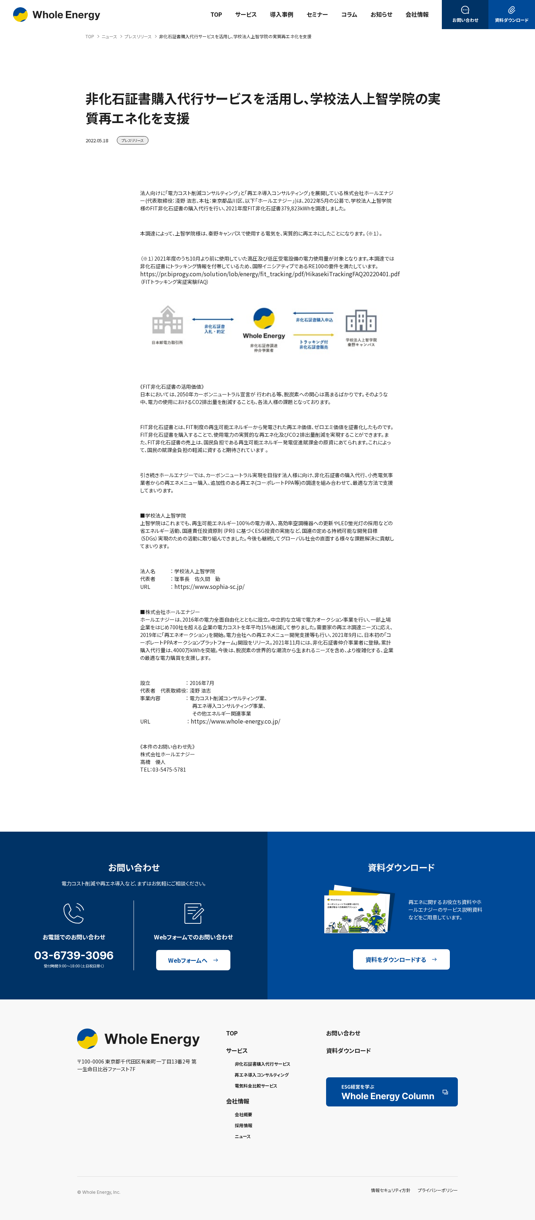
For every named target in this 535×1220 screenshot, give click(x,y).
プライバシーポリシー (438, 1190)
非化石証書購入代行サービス (262, 1064)
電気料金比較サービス (256, 1085)
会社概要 (243, 1114)
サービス (237, 1050)
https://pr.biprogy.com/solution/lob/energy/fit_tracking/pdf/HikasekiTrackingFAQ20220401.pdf (270, 273)
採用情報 (243, 1125)
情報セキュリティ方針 (391, 1190)
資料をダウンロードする (395, 959)
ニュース (243, 1136)
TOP (216, 14)
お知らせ (381, 14)
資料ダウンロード (348, 1050)
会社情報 (417, 14)
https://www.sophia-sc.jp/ (209, 586)
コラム (349, 14)
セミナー (317, 14)
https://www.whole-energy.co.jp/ (235, 721)
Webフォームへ (187, 960)
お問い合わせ (343, 1033)
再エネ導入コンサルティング (262, 1075)
